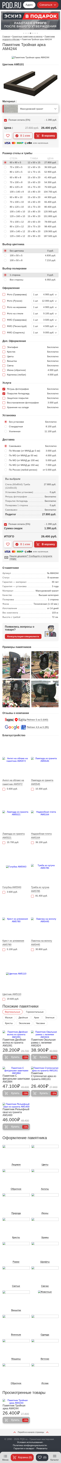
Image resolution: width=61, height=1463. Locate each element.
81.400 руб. (41, 895)
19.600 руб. (13, 999)
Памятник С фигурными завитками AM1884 (16, 1078)
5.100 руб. (12, 949)
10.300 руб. (41, 788)
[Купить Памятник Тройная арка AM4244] (16, 1401)
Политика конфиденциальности (30, 1445)
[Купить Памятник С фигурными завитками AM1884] (16, 1070)
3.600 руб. (12, 892)
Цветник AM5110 (11, 994)
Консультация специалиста (23, 636)
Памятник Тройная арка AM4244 (14, 1407)
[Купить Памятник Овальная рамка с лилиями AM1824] (44, 1034)
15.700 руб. (13, 842)
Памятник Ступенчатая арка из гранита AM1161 (43, 1076)
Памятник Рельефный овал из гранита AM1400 (16, 1112)
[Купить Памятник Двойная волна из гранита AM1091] (16, 1034)
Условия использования (30, 1442)
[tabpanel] (30, 20)
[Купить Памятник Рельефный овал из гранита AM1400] (16, 1105)
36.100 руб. (41, 842)
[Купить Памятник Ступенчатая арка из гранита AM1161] (44, 1069)
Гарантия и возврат (24, 1448)
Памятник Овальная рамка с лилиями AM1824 (43, 1042)
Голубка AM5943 (11, 887)
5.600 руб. (12, 788)
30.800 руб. (41, 949)
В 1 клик (25, 135)
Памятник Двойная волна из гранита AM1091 (14, 1042)
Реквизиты (41, 1448)
